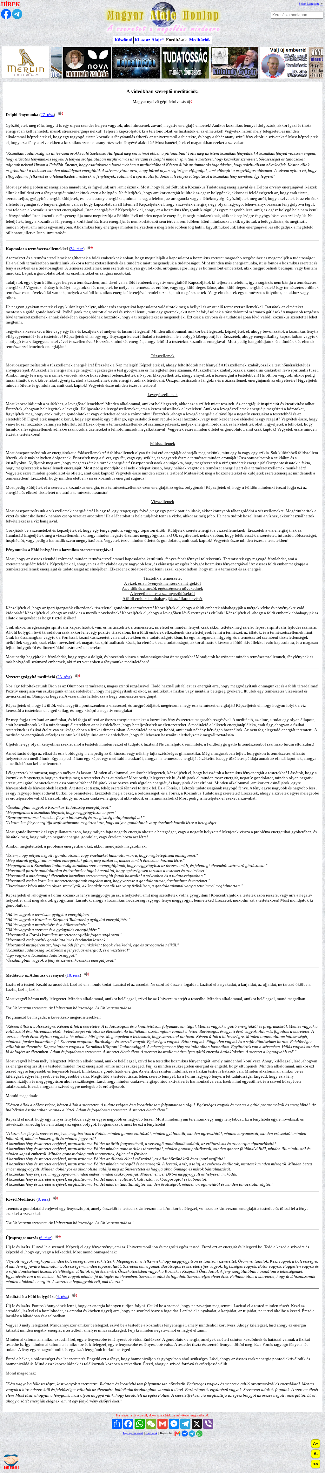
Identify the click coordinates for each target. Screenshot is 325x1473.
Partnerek (151, 1433)
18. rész (73, 975)
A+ (315, 1443)
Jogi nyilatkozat (133, 1433)
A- (316, 1453)
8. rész (43, 1199)
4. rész (62, 1296)
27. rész (47, 114)
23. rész (63, 676)
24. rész (76, 248)
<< (315, 1464)
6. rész (45, 1237)
